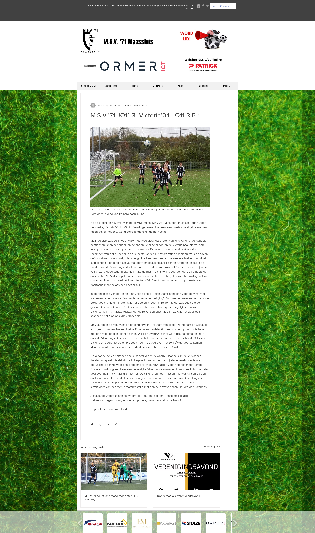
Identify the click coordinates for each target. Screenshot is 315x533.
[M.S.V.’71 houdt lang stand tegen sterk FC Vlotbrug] (114, 471)
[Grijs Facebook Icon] (203, 6)
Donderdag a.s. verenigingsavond (178, 496)
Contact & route (95, 5)
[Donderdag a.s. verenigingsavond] (186, 471)
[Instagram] (198, 6)
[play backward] (80, 523)
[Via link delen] (116, 424)
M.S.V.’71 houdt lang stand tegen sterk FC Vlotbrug (111, 497)
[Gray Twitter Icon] (207, 6)
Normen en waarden (177, 5)
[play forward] (235, 523)
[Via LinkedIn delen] (108, 424)
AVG (107, 5)
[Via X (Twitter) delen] (100, 424)
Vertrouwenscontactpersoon (151, 5)
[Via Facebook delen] (92, 424)
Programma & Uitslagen (123, 5)
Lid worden (190, 7)
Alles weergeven (211, 446)
